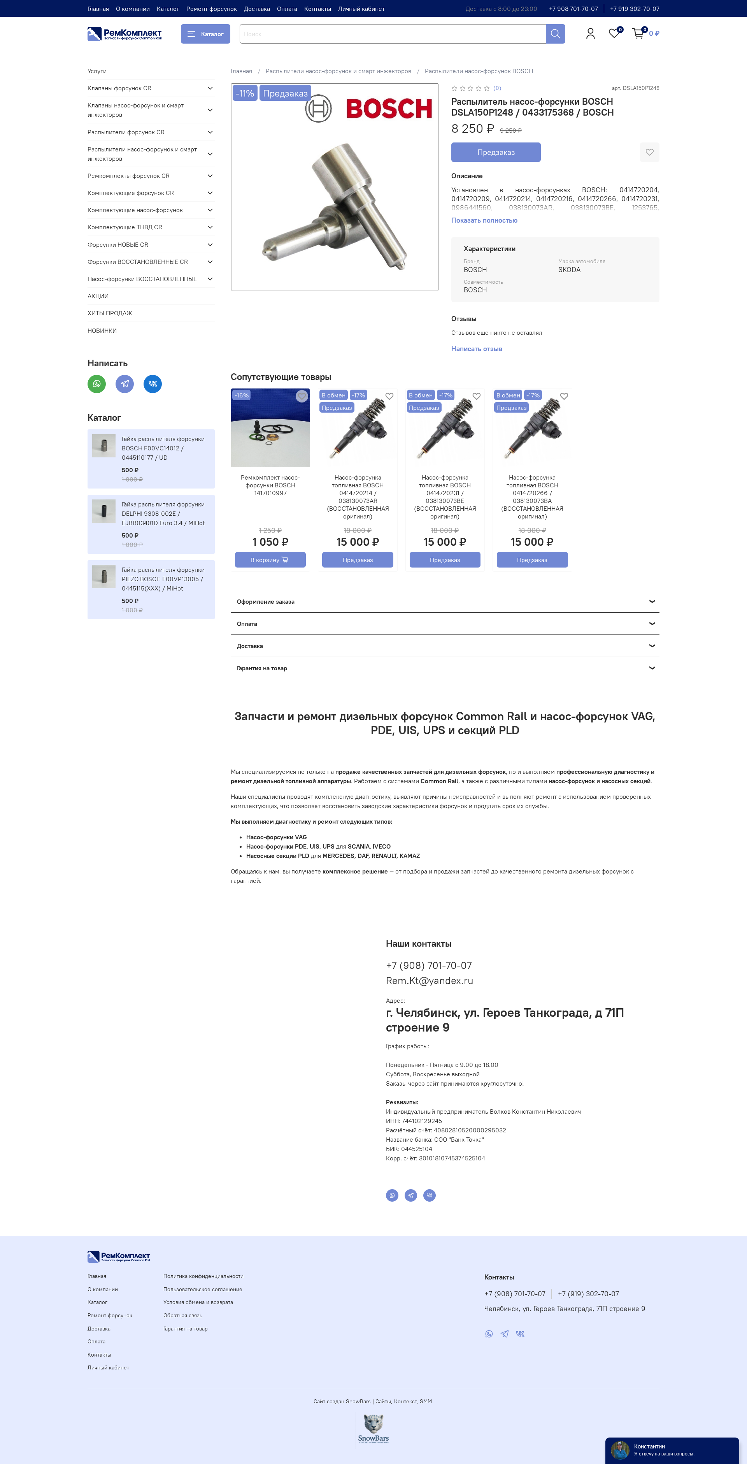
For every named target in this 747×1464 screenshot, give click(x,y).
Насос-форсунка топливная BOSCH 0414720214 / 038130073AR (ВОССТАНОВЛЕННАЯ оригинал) (357, 497)
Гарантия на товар (185, 1328)
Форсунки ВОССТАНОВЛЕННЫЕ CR (138, 261)
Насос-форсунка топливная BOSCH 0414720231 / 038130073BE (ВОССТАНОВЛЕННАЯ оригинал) (445, 497)
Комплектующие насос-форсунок (135, 210)
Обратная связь (182, 1315)
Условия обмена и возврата (198, 1302)
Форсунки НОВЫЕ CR (118, 244)
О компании (133, 8)
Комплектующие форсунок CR (131, 193)
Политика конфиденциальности (203, 1275)
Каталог (168, 8)
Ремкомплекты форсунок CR (129, 175)
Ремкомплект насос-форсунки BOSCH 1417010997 (270, 485)
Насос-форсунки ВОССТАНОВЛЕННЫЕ (142, 279)
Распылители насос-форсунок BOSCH (479, 71)
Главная (98, 8)
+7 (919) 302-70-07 (588, 1294)
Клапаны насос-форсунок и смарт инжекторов (136, 109)
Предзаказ (496, 152)
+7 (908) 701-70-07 (429, 965)
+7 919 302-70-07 (634, 8)
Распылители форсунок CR (126, 132)
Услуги (97, 71)
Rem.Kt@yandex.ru (429, 980)
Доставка (257, 8)
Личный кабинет (361, 8)
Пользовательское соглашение (202, 1289)
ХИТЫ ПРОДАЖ (110, 313)
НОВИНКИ (102, 330)
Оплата (287, 8)
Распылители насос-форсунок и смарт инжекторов (338, 71)
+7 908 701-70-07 (573, 8)
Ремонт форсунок (211, 8)
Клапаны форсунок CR (119, 88)
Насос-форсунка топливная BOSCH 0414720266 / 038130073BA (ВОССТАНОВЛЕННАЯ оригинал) (532, 497)
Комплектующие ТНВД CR (125, 227)
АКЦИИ (98, 296)
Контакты (317, 8)
